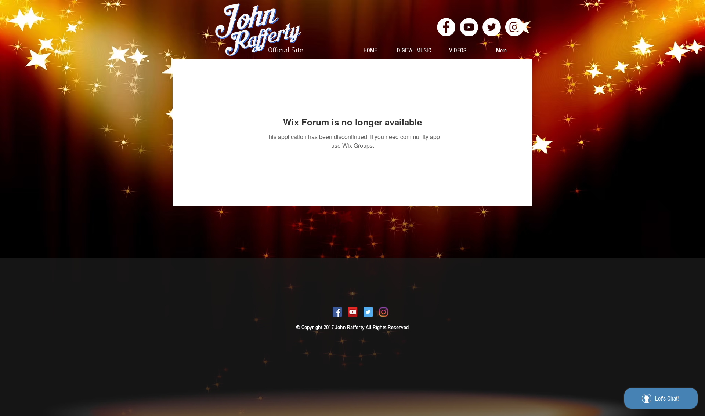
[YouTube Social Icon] (352, 312)
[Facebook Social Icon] (337, 312)
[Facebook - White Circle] (446, 27)
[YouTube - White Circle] (469, 27)
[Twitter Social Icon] (368, 312)
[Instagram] (383, 312)
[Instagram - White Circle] (514, 27)
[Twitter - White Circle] (491, 27)
